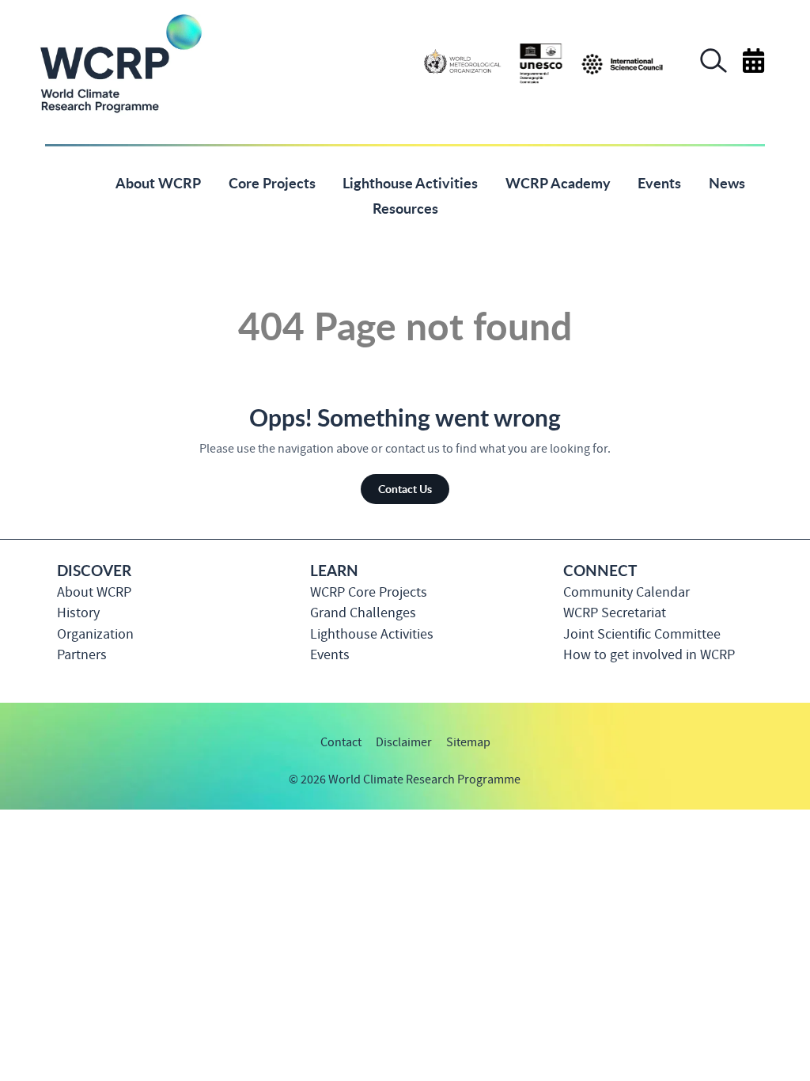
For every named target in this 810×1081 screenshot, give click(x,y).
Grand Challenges (363, 613)
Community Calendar (626, 592)
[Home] (76, 182)
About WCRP (94, 592)
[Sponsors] (543, 62)
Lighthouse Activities (371, 634)
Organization (95, 634)
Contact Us (405, 488)
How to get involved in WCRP (649, 655)
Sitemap (468, 742)
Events (330, 655)
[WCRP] (120, 62)
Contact (340, 742)
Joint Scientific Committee (642, 634)
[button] (713, 69)
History (78, 613)
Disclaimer (404, 742)
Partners (82, 655)
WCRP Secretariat (614, 613)
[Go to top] (764, 790)
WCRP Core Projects (368, 592)
